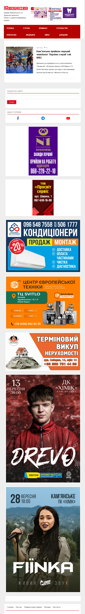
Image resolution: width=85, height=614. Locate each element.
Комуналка (11, 35)
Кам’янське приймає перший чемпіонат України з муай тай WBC (53, 54)
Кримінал (43, 28)
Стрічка (26, 28)
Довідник (63, 35)
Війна (47, 35)
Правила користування (33, 607)
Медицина (30, 35)
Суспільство (62, 28)
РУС (33, 12)
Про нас (19, 607)
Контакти (56, 607)
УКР (33, 8)
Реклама (47, 607)
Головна (10, 28)
